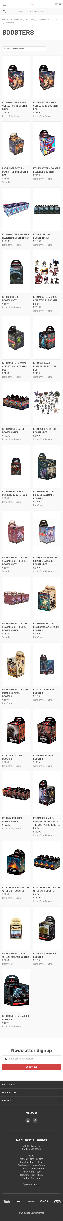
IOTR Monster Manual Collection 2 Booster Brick (14, 106)
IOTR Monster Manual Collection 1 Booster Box (14, 366)
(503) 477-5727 (33, 1184)
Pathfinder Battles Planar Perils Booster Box (15, 172)
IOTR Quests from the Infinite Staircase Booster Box (45, 561)
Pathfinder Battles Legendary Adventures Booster (46, 627)
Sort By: (7, 49)
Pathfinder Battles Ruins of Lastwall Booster (44, 495)
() (59, 4)
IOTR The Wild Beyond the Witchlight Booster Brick (46, 891)
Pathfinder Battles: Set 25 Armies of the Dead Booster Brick (15, 627)
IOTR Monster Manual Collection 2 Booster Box (45, 106)
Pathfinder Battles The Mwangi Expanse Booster (15, 693)
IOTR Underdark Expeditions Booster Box (44, 366)
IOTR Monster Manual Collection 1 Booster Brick (45, 300)
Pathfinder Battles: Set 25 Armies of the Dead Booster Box (15, 561)
